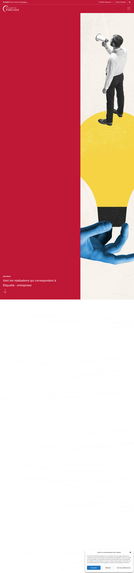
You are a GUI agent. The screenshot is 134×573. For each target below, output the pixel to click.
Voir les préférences (123, 568)
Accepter (94, 568)
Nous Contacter (121, 2)
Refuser (108, 568)
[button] (130, 552)
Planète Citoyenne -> (106, 2)
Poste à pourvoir (15, 2)
